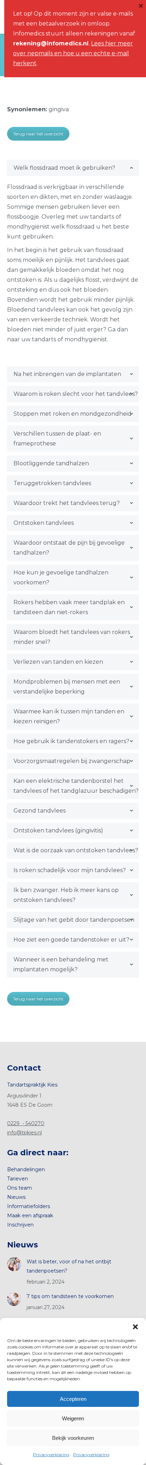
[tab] (73, 168)
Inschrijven (20, 1225)
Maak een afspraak (30, 1215)
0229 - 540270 (25, 1123)
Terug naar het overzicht (38, 133)
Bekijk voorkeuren (73, 1438)
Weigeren (73, 1418)
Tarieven (17, 1178)
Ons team (19, 1188)
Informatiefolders (28, 1206)
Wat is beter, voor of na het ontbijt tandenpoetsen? (69, 1266)
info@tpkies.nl (24, 1132)
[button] (135, 1326)
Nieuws (16, 1197)
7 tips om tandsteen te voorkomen (70, 1296)
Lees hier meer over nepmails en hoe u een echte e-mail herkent (73, 53)
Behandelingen (26, 1169)
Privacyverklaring (51, 1454)
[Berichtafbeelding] (14, 1264)
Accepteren (73, 1399)
